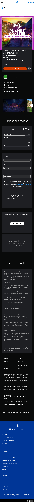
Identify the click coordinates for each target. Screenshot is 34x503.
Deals (17, 13)
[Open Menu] (2, 2)
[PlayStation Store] (7, 7)
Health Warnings (7, 395)
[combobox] (17, 160)
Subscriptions (25, 13)
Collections (11, 13)
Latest (3, 13)
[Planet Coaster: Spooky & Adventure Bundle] (14, 105)
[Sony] (30, 502)
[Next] (31, 105)
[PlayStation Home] (17, 2)
